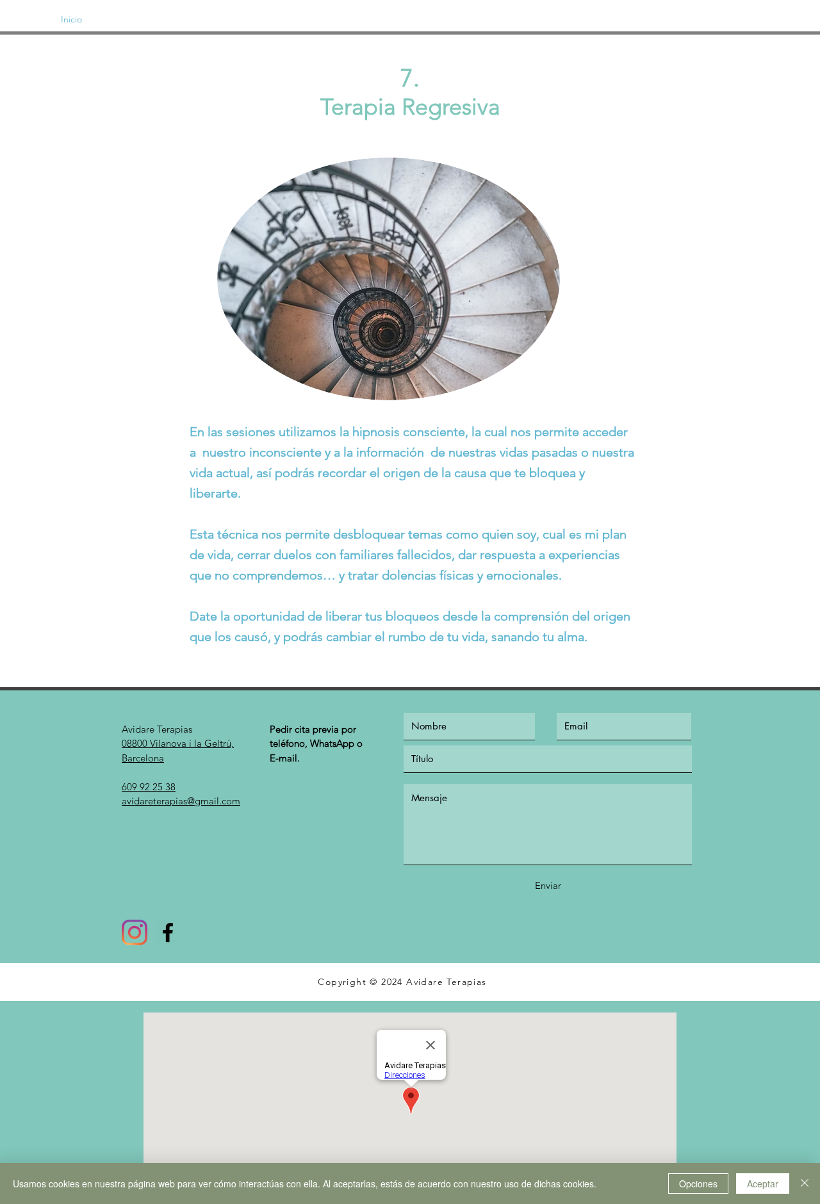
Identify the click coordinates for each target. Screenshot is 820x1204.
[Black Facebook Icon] (168, 932)
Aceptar (762, 1183)
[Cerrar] (804, 1183)
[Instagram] (134, 932)
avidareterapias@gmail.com (181, 801)
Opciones (698, 1183)
